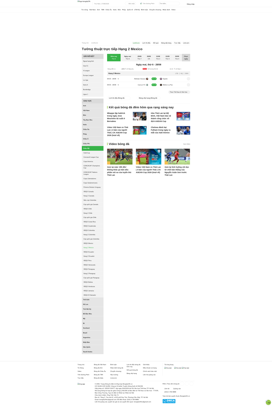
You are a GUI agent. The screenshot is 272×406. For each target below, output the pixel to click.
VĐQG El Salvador (90, 295)
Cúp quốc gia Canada (91, 204)
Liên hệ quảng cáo (149, 374)
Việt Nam (92, 10)
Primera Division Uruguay (92, 187)
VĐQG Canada (89, 191)
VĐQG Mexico (88, 243)
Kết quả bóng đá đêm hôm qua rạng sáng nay (141, 107)
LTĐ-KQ (137, 10)
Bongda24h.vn (185, 396)
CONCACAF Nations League (90, 173)
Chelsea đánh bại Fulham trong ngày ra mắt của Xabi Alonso (160, 130)
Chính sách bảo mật (150, 371)
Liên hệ (166, 388)
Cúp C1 (85, 66)
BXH (186, 73)
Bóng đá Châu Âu (100, 371)
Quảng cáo (177, 388)
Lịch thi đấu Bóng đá (116, 98)
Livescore (113, 378)
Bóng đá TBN (98, 374)
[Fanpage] (182, 384)
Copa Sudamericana (90, 183)
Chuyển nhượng (155, 10)
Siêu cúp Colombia (90, 200)
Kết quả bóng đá (132, 370)
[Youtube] (191, 384)
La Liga (85, 80)
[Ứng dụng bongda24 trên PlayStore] (177, 368)
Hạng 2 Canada (89, 196)
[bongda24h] (79, 9)
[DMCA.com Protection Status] (169, 403)
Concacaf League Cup (91, 157)
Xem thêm (186, 144)
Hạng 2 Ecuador (89, 256)
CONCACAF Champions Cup (92, 167)
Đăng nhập (190, 4)
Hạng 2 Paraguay (89, 273)
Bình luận (144, 10)
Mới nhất (132, 3)
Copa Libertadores (90, 178)
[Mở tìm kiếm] (178, 4)
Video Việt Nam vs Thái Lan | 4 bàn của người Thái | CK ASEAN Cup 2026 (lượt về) (148, 169)
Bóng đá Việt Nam (100, 364)
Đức (119, 10)
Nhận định (166, 10)
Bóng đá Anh (98, 368)
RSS (164, 384)
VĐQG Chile (88, 209)
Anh (98, 10)
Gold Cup (87, 153)
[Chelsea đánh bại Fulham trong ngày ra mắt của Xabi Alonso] (183, 130)
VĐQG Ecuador (89, 252)
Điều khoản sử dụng (150, 368)
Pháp (124, 10)
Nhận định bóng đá (116, 368)
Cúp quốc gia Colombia (91, 239)
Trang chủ (81, 364)
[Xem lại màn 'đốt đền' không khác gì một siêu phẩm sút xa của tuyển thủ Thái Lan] (119, 157)
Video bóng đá (119, 144)
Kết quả (155, 43)
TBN (102, 10)
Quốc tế (130, 10)
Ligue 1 (85, 94)
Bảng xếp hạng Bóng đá (148, 98)
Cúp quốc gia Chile (90, 217)
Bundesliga (87, 89)
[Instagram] (186, 384)
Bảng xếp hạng (166, 43)
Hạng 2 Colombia (89, 235)
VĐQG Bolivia (88, 282)
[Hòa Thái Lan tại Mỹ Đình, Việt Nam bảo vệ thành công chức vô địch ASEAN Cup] (183, 116)
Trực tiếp (177, 43)
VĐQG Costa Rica (90, 222)
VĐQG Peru (87, 260)
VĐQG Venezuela (89, 265)
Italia (115, 10)
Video (173, 10)
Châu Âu (109, 10)
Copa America (88, 161)
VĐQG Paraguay (89, 269)
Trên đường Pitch (148, 3)
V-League (86, 70)
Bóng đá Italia (98, 378)
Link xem (186, 43)
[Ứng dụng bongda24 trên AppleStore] (185, 368)
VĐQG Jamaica (89, 291)
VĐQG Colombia (89, 230)
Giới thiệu (146, 364)
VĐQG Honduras (89, 286)
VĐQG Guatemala (90, 226)
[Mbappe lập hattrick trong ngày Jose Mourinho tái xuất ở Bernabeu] (140, 116)
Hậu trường (114, 374)
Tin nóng (84, 10)
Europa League (88, 75)
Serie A (85, 85)
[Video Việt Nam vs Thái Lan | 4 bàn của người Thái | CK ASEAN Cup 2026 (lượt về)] (140, 130)
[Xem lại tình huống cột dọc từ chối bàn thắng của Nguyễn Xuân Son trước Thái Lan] (177, 157)
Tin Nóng (81, 368)
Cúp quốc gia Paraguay (91, 278)
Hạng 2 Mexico (89, 247)
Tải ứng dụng (168, 364)
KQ (182, 73)
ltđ (176, 73)
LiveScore (136, 43)
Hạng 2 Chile (88, 213)
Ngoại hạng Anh (88, 61)
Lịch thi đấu (146, 43)
